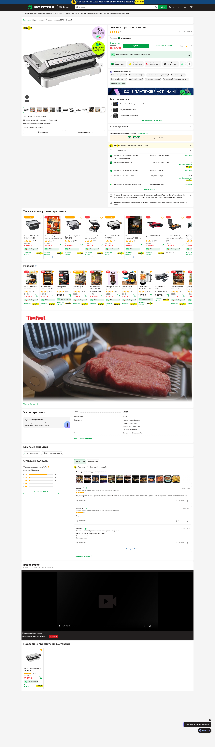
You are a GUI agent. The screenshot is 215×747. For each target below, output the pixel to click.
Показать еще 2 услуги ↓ (151, 120)
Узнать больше (30, 404)
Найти (162, 7)
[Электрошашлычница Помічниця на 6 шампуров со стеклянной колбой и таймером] (113, 278)
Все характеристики (84, 439)
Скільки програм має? (119, 75)
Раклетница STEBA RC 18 (162, 288)
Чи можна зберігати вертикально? (175, 79)
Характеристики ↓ (85, 132)
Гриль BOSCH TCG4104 (154, 236)
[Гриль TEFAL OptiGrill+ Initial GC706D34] (33, 225)
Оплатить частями (164, 46)
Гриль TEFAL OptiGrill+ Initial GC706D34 (32, 237)
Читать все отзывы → (83, 556)
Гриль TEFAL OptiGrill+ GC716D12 (73, 237)
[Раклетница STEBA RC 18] (162, 278)
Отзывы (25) (80, 461)
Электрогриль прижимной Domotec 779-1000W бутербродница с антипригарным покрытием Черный (129, 288)
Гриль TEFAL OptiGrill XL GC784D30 (33, 669)
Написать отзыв (41, 492)
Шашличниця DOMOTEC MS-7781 (146, 288)
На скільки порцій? (178, 75)
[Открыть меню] (24, 7)
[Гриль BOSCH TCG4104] (155, 225)
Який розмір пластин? (119, 79)
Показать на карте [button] (123, 158)
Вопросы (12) (93, 461)
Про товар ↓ (43, 132)
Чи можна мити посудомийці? (158, 75)
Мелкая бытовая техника (55, 13)
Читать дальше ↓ (82, 538)
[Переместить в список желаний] (186, 46)
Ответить (82, 500)
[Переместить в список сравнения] (181, 46)
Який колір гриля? (136, 79)
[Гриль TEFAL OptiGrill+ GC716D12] (74, 225)
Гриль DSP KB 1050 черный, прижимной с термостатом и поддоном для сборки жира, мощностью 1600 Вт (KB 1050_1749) (175, 237)
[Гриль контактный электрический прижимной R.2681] (94, 225)
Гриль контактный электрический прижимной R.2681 (92, 237)
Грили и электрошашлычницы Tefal (116, 13)
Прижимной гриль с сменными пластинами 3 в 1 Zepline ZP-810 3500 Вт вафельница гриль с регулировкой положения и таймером (53, 237)
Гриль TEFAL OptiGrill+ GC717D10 (113, 237)
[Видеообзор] (27, 97)
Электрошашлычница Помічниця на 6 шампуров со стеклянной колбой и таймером (113, 288)
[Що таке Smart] (27, 28)
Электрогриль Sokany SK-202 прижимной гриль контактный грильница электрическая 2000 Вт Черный (96, 288)
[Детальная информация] (36, 266)
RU (170, 7)
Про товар (27, 20)
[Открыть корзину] (191, 7)
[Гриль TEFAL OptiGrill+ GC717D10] (114, 225)
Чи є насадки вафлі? (136, 75)
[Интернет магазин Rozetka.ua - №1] (41, 7)
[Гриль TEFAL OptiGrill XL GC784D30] (33, 658)
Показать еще (149, 189)
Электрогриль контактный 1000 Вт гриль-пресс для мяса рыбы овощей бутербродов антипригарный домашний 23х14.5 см (133, 237)
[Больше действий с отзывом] (187, 500)
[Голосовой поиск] (156, 7)
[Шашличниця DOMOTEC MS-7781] (146, 278)
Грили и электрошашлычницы (91, 13)
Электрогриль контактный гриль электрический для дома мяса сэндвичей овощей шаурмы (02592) (64, 288)
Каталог (66, 7)
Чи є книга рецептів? (153, 79)
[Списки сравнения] (185, 7)
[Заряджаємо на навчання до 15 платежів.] (151, 91)
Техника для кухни (72, 13)
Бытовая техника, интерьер (35, 13)
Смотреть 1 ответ (132, 549)
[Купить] (41, 245)
